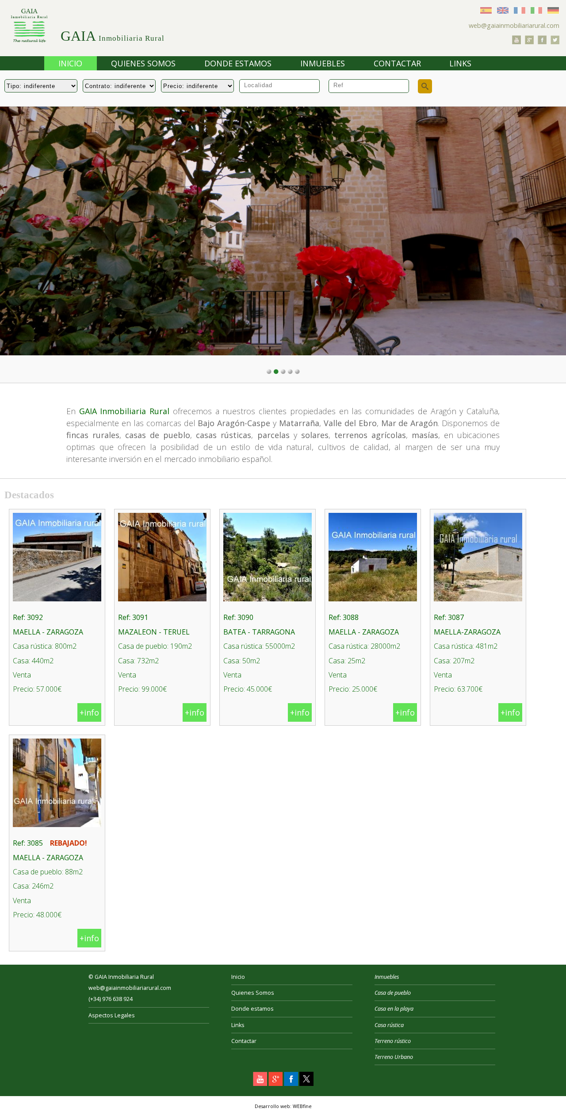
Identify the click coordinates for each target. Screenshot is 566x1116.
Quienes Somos (143, 63)
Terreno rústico (393, 1041)
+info (89, 712)
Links (460, 63)
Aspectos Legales (111, 1015)
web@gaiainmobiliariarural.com (514, 25)
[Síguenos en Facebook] (542, 42)
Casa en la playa (394, 1008)
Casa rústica (389, 1025)
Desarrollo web (272, 1106)
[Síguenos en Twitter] (555, 42)
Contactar (397, 63)
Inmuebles (322, 63)
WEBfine (302, 1106)
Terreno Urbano (394, 1057)
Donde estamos (238, 63)
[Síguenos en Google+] (529, 42)
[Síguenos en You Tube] (516, 42)
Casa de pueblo (393, 993)
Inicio (70, 63)
